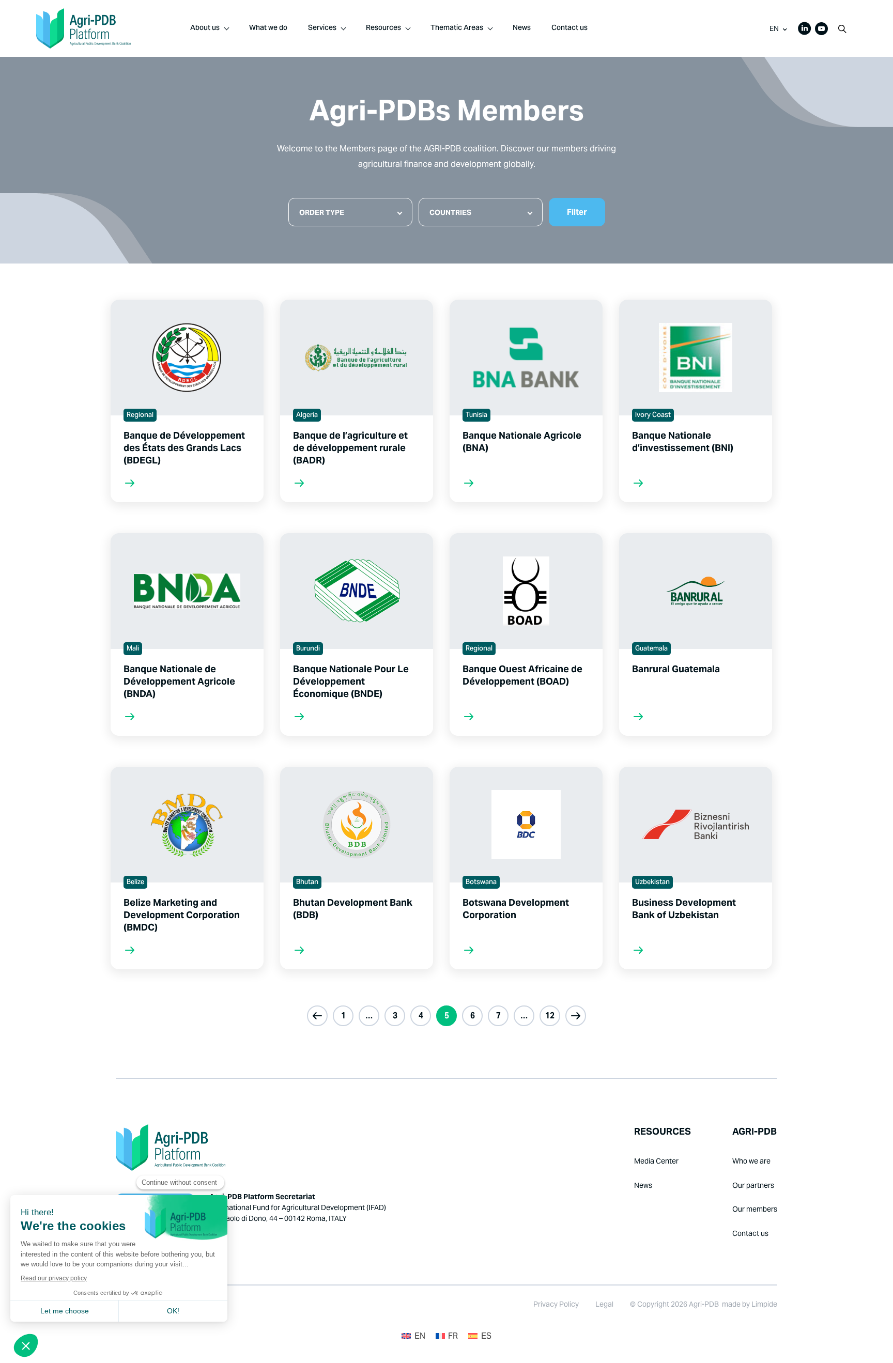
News (522, 28)
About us (205, 28)
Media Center (656, 1161)
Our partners (753, 1185)
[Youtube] (821, 28)
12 (550, 1015)
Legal (604, 1304)
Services (322, 28)
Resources (383, 28)
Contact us (569, 28)
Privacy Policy (556, 1304)
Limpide (764, 1304)
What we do (268, 28)
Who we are (751, 1161)
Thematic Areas (456, 28)
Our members (754, 1209)
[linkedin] (804, 28)
